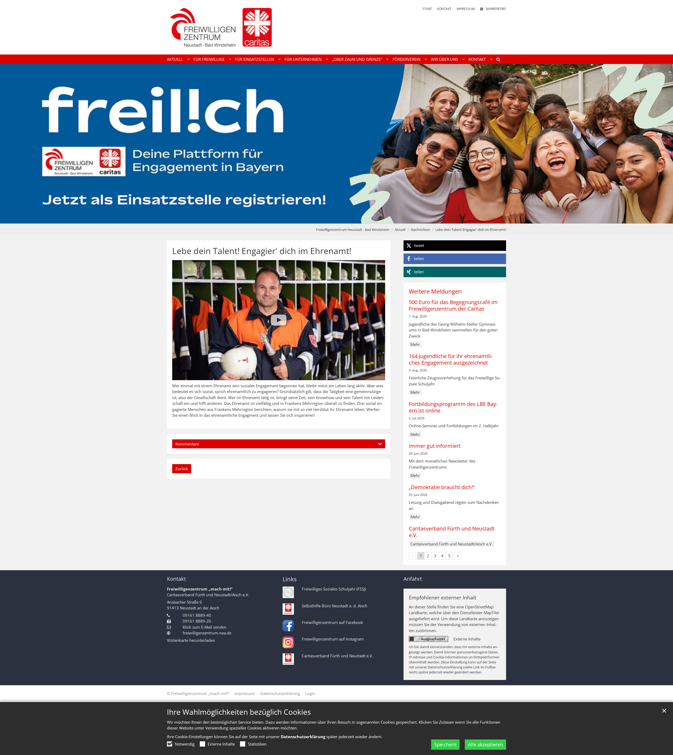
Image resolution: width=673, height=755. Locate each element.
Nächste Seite (662, 143)
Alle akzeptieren (485, 744)
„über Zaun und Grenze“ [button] (357, 59)
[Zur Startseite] (220, 27)
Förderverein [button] (406, 59)
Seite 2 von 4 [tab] (332, 218)
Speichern (445, 744)
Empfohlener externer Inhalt (442, 597)
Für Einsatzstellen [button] (254, 59)
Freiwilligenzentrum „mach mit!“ (200, 589)
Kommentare (187, 443)
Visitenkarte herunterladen (191, 640)
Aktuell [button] (175, 59)
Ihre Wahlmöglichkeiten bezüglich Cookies (239, 712)
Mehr (415, 344)
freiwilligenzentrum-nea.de (207, 632)
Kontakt (176, 578)
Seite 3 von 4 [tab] (341, 218)
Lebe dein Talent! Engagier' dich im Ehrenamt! (470, 229)
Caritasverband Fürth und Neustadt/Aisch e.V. (451, 544)
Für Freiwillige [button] (209, 59)
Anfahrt (413, 578)
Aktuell (400, 229)
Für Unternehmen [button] (303, 59)
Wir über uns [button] (444, 59)
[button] (496, 60)
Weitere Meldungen (435, 291)
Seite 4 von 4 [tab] (350, 218)
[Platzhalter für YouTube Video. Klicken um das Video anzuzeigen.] (278, 320)
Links (290, 579)
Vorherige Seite (10, 143)
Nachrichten (420, 229)
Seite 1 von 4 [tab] (323, 218)
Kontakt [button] (477, 59)
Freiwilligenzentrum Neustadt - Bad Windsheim (352, 229)
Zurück (181, 468)
